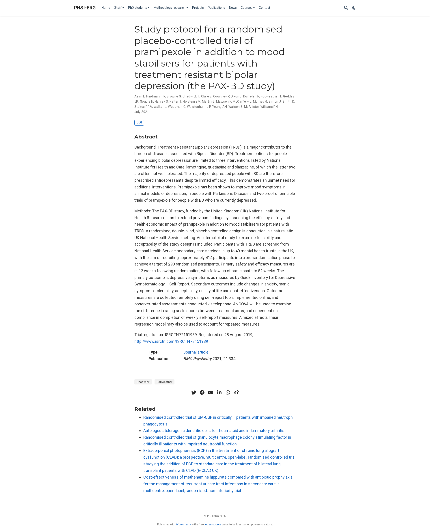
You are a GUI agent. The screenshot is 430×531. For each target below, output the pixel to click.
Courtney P (221, 96)
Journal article (196, 352)
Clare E (206, 96)
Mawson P (223, 101)
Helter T (175, 101)
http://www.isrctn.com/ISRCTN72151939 (171, 341)
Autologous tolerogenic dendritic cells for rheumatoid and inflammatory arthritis (213, 430)
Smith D (288, 101)
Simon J (275, 101)
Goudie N (146, 101)
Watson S (235, 106)
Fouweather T (271, 96)
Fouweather (164, 382)
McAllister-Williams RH (261, 106)
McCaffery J (242, 101)
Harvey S (161, 101)
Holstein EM (191, 101)
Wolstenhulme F (199, 106)
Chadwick (143, 382)
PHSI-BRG (85, 8)
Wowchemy (183, 524)
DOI (139, 122)
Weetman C (176, 106)
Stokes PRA (143, 106)
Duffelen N (251, 96)
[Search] (346, 8)
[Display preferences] (354, 8)
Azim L (139, 96)
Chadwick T (191, 96)
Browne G (174, 96)
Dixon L (236, 96)
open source (213, 524)
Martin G (208, 101)
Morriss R (260, 101)
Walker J (160, 106)
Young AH (219, 106)
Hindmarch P (155, 96)
